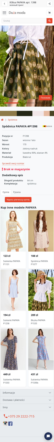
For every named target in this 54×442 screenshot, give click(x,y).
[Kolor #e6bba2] (47, 113)
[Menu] (4, 12)
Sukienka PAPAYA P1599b (39, 381)
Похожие (45, 97)
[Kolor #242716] (24, 113)
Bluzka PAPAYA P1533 (38, 322)
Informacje (9, 392)
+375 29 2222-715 (21, 416)
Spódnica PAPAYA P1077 (39, 263)
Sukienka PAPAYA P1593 (11, 381)
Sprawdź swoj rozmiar (13, 163)
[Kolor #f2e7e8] (38, 113)
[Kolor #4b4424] (52, 113)
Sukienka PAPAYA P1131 (11, 263)
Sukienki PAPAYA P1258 (11, 322)
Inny (5, 407)
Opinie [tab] (6, 192)
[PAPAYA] (47, 126)
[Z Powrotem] (4, 3)
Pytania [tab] (17, 192)
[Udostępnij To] (49, 3)
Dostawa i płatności (14, 399)
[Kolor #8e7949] (8, 113)
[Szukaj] (49, 20)
